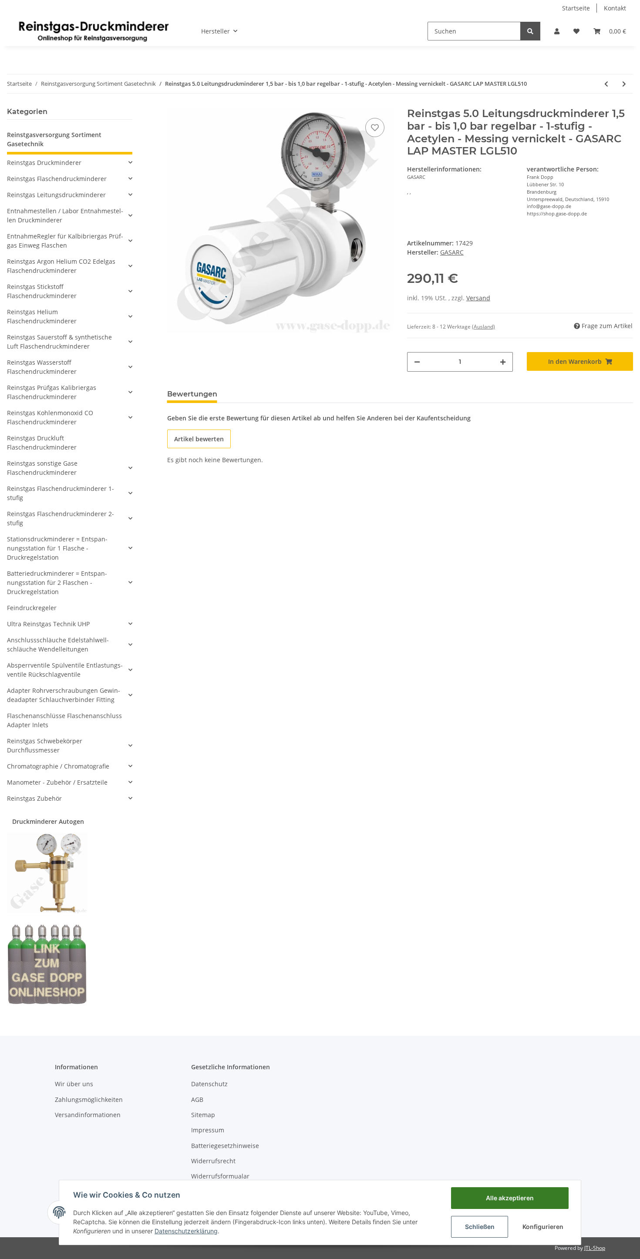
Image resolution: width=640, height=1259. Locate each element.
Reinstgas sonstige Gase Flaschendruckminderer (42, 468)
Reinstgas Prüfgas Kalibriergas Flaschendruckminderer (51, 392)
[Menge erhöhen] (502, 362)
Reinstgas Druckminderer (44, 162)
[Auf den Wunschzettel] (374, 127)
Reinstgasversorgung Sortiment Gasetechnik (54, 139)
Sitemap (203, 1115)
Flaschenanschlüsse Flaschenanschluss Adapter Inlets (64, 720)
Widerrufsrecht (213, 1161)
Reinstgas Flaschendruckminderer (57, 179)
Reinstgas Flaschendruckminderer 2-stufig (60, 518)
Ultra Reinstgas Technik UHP (48, 624)
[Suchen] (530, 31)
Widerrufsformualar (220, 1176)
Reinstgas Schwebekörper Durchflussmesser (44, 745)
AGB (197, 1099)
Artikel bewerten (199, 439)
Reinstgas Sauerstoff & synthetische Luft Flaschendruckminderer (59, 341)
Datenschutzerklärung (186, 1231)
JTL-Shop (594, 1248)
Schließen (480, 1226)
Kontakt (615, 8)
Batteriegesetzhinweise (225, 1145)
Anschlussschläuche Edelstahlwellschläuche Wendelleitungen (58, 644)
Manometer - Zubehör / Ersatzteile (57, 782)
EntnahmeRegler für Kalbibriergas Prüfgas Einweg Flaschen (65, 240)
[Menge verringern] (417, 362)
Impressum (207, 1130)
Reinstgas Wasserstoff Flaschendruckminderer (42, 367)
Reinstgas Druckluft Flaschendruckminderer (42, 442)
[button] (556, 31)
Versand (478, 298)
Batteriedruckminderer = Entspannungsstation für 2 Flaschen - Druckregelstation (57, 582)
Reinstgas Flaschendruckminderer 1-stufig (60, 493)
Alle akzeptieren (510, 1198)
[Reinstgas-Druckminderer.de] (93, 31)
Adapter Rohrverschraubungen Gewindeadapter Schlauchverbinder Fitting (63, 695)
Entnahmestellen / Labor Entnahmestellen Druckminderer (65, 215)
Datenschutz (209, 1084)
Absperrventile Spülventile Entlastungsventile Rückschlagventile (65, 669)
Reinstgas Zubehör (34, 798)
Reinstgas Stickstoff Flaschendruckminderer (42, 291)
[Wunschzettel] (576, 31)
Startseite (576, 8)
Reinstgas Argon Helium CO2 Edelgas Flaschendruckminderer (61, 266)
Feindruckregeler (32, 608)
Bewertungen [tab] (192, 394)
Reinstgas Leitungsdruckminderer (56, 195)
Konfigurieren (542, 1226)
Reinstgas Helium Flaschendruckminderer (42, 316)
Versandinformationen (88, 1115)
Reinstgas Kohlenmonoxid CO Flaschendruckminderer (50, 417)
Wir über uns (74, 1084)
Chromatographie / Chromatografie (58, 766)
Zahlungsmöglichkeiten (89, 1099)
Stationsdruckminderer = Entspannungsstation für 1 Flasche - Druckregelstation (57, 548)
